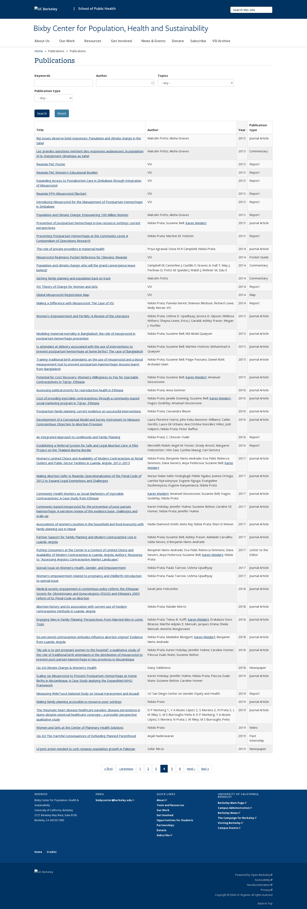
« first (109, 769)
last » (206, 769)
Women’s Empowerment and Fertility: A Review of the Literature (82, 316)
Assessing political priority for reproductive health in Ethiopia (79, 390)
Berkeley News (229, 813)
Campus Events (229, 828)
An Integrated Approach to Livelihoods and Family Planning (78, 437)
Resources (93, 41)
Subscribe (198, 41)
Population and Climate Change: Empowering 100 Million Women (82, 215)
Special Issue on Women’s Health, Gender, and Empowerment (81, 568)
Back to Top (265, 903)
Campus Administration (235, 808)
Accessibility (264, 880)
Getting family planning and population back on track (73, 278)
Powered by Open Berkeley (254, 875)
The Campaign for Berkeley (237, 818)
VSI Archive (221, 41)
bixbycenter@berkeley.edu (115, 800)
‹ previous (127, 769)
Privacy (267, 890)
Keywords (42, 75)
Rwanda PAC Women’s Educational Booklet (67, 172)
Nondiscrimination (260, 885)
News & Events (153, 41)
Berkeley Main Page (232, 803)
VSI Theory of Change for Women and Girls (67, 286)
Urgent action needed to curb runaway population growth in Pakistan (85, 749)
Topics (163, 75)
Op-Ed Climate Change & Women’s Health (66, 667)
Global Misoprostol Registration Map (62, 295)
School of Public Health (97, 8)
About (162, 800)
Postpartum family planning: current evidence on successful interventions (88, 411)
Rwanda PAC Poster (50, 164)
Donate (178, 41)
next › (192, 769)
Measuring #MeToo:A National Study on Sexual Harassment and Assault (87, 693)
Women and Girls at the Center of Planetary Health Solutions (79, 727)
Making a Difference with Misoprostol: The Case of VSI (75, 303)
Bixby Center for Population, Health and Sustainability (120, 29)
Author (101, 75)
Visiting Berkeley (230, 823)
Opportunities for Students (175, 820)
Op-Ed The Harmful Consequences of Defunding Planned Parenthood (86, 736)
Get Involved (122, 41)
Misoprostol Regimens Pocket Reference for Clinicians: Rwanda (81, 257)
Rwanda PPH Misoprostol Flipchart (61, 193)
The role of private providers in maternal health (70, 249)
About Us (42, 41)
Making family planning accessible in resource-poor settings (79, 701)
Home (38, 51)
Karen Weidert (196, 223)
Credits (52, 852)
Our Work (67, 41)
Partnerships (165, 825)
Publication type (47, 91)
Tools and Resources (170, 805)
